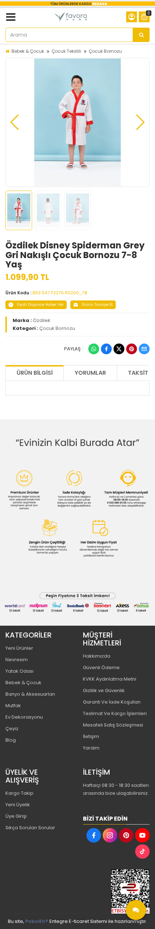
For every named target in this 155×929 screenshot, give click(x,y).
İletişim (91, 736)
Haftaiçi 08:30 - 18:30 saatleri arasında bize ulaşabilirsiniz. (116, 789)
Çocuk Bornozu (105, 51)
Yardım (91, 747)
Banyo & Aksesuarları (30, 694)
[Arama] (141, 35)
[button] (14, 122)
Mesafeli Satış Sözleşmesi (113, 725)
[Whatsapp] (93, 349)
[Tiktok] (142, 851)
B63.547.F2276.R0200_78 (59, 293)
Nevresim (16, 659)
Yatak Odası (19, 671)
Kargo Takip (19, 793)
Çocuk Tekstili (66, 51)
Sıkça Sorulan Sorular (30, 827)
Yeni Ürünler (19, 648)
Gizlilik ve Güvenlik (104, 690)
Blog (10, 740)
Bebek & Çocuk (28, 51)
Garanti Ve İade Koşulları (112, 702)
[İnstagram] (110, 835)
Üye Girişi (16, 816)
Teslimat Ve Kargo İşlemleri (115, 713)
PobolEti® (36, 921)
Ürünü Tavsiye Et (97, 304)
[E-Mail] (144, 349)
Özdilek (41, 320)
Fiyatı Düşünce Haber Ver (40, 304)
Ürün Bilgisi (35, 373)
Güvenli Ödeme (101, 667)
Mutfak (13, 705)
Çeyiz (11, 728)
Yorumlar (90, 373)
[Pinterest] (131, 349)
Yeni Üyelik (17, 804)
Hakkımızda (96, 656)
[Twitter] (119, 349)
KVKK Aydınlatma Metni (109, 679)
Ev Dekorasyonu (24, 717)
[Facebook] (106, 349)
